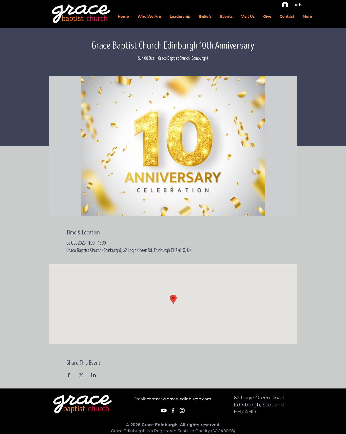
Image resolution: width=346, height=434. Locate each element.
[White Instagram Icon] (182, 410)
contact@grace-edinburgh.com (179, 399)
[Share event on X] (81, 375)
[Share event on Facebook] (68, 375)
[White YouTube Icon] (164, 410)
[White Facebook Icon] (173, 410)
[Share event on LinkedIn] (93, 375)
